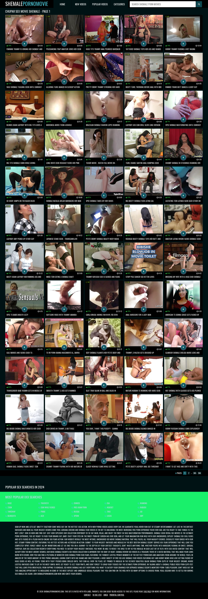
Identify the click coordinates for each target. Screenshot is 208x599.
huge (9, 503)
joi (141, 511)
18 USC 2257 (97, 594)
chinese (76, 503)
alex (42, 515)
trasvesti (44, 503)
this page (147, 591)
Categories (119, 4)
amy (141, 515)
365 (194, 473)
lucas (109, 515)
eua (108, 503)
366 (199, 473)
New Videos (80, 4)
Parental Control (117, 594)
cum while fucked (47, 507)
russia (76, 511)
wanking (143, 503)
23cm (9, 507)
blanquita (11, 515)
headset (109, 507)
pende (42, 511)
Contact (87, 594)
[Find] (199, 4)
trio (108, 511)
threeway (11, 511)
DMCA (106, 594)
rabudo (143, 507)
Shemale (26, 3)
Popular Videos (100, 4)
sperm (76, 515)
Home (62, 4)
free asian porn (80, 507)
